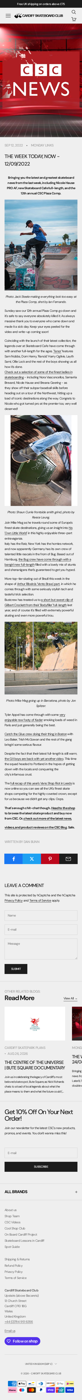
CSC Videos (12, 1222)
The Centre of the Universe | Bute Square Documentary (35, 1064)
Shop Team (12, 1216)
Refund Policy (14, 1266)
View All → (70, 998)
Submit (16, 969)
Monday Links (42, 145)
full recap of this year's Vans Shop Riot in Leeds (41, 783)
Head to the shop (63, 808)
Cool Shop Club (15, 1228)
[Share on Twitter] (32, 859)
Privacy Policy (14, 900)
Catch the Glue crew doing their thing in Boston (36, 734)
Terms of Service (40, 900)
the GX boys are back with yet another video (34, 759)
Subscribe (41, 1167)
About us (10, 1210)
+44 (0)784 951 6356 (19, 1322)
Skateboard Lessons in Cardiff (24, 1241)
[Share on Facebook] (14, 859)
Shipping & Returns (17, 1259)
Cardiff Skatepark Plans (25, 1048)
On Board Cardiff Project (21, 1234)
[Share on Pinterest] (50, 859)
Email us (10, 1331)
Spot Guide (12, 1247)
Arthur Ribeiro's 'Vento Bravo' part (38, 584)
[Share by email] (68, 859)
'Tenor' (57, 351)
